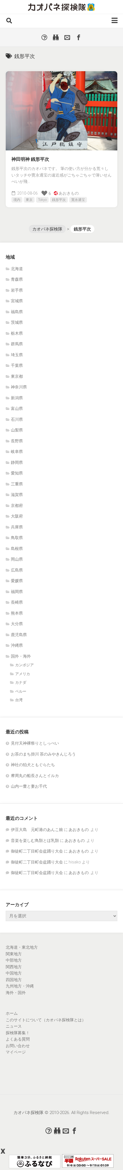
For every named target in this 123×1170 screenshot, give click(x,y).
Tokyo (42, 200)
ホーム (12, 1013)
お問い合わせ (18, 1045)
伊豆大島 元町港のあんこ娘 (37, 829)
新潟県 (17, 398)
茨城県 (17, 322)
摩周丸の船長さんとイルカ (35, 775)
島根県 (17, 548)
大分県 (17, 623)
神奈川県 (19, 387)
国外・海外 (21, 656)
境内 (16, 200)
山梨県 (17, 430)
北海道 (17, 268)
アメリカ (22, 674)
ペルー (20, 691)
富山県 (17, 408)
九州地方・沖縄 (20, 986)
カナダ (20, 682)
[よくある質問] (44, 37)
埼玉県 (17, 354)
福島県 (17, 311)
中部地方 (14, 960)
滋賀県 (17, 494)
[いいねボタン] (44, 193)
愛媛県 (17, 580)
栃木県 (17, 333)
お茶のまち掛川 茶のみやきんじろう (43, 754)
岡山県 (17, 559)
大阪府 (17, 516)
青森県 (17, 279)
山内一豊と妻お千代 (29, 786)
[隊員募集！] (55, 37)
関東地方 (14, 954)
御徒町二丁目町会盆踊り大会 (37, 851)
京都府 (17, 505)
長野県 (17, 441)
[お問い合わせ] (67, 37)
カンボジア (24, 665)
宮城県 (17, 301)
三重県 (17, 484)
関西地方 (14, 966)
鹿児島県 (19, 634)
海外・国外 (16, 992)
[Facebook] (78, 37)
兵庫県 (17, 527)
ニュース (14, 1026)
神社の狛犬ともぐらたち (33, 764)
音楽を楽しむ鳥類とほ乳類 (35, 840)
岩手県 (17, 290)
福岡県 (17, 591)
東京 (29, 200)
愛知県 (17, 473)
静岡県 (17, 462)
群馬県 (17, 344)
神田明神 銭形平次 (30, 159)
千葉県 (17, 365)
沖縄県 (17, 645)
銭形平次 (59, 200)
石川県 (17, 419)
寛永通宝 (78, 200)
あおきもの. (69, 193)
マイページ (16, 1052)
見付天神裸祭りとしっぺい (35, 743)
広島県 (17, 570)
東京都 (17, 376)
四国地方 (14, 979)
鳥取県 (17, 537)
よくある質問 (18, 1039)
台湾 (19, 700)
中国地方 (14, 973)
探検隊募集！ (18, 1032)
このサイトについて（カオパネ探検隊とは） (46, 1020)
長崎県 (17, 602)
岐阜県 (17, 451)
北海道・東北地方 (22, 947)
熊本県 (17, 613)
